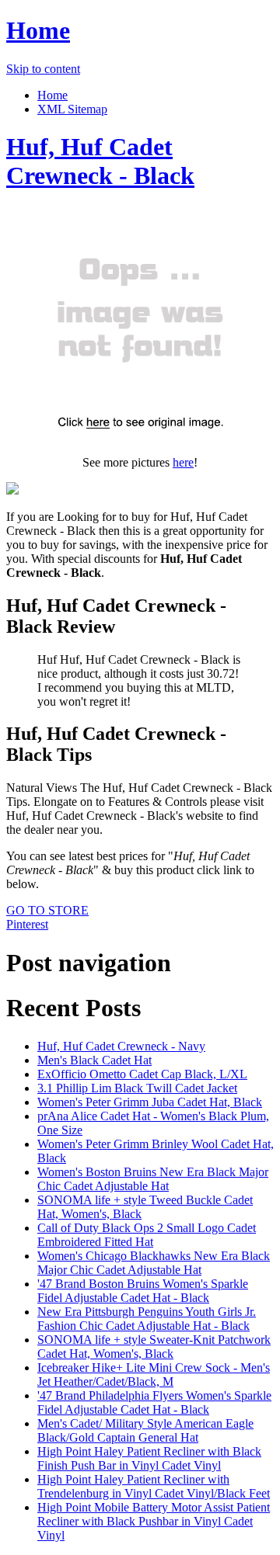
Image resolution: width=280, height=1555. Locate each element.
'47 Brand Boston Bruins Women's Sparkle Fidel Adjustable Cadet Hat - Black (142, 1290)
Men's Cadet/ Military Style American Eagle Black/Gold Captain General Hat (145, 1430)
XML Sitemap (72, 109)
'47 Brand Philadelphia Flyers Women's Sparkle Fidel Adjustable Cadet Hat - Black (154, 1402)
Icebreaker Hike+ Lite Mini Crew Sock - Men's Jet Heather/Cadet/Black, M (153, 1374)
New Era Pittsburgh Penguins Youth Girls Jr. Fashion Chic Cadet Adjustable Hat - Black (146, 1318)
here (183, 462)
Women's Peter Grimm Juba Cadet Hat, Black (149, 1102)
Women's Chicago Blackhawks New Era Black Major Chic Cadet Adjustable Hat (153, 1262)
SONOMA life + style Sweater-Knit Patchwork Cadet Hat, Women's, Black (154, 1346)
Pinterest (27, 924)
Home (38, 30)
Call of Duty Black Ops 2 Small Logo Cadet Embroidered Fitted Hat (146, 1234)
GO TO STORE (47, 910)
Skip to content (43, 68)
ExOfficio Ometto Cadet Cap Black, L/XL (142, 1074)
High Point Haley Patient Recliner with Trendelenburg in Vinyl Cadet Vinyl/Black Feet (153, 1486)
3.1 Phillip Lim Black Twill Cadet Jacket (137, 1088)
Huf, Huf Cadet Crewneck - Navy (121, 1046)
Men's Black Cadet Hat (94, 1060)
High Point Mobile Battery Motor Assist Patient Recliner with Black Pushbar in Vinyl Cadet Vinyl (153, 1521)
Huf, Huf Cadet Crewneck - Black (100, 161)
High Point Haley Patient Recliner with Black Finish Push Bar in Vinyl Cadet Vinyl (149, 1458)
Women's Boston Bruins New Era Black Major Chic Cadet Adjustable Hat (152, 1178)
